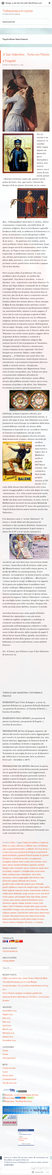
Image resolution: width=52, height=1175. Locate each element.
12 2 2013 (11, 852)
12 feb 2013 (19, 852)
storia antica (29, 916)
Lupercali (18, 897)
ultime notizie (31, 925)
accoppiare (7, 868)
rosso (41, 909)
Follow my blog (26, 1150)
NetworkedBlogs (23, 1136)
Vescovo (6, 928)
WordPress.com (9, 1089)
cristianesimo (26, 881)
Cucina (12, 849)
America (15, 868)
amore (10, 871)
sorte (22, 916)
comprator (16, 877)
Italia (41, 893)
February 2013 (8, 1039)
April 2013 (7, 1032)
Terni (37, 916)
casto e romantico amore (19, 874)
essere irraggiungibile (20, 884)
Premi (5, 1060)
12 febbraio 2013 (30, 852)
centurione (34, 874)
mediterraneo (8, 900)
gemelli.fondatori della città (13, 890)
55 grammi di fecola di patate (28, 861)
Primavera (7, 909)
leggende (11, 897)
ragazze (14, 909)
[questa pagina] (20, 1104)
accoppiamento (35, 865)
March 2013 (7, 1035)
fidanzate (22, 887)
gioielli (5, 893)
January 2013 (8, 1043)
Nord (47, 900)
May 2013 (6, 1028)
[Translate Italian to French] (8, 948)
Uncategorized (9, 1064)
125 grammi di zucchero (16, 855)
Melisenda (18, 900)
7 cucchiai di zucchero (20, 865)
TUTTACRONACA (10, 957)
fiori (28, 887)
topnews (13, 919)
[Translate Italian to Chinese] (21, 948)
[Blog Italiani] (9, 1104)
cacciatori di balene (21, 871)
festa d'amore (34, 884)
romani (35, 909)
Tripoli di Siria (22, 919)
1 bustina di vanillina (30, 849)
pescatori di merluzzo (29, 906)
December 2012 (9, 1046)
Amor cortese (24, 868)
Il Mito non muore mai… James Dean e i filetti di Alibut (25, 984)
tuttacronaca (34, 919)
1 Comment (38, 928)
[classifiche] (26, 1119)
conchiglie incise (27, 877)
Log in (5, 1078)
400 (16, 858)
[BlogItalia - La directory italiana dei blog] (20, 1101)
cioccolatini (7, 877)
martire (26, 897)
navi (42, 900)
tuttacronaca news (21, 922)
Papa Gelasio (36, 903)
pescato (18, 906)
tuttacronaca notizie (37, 922)
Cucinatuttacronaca (25, 1141)
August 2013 (8, 1020)
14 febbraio (30, 855)
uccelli (23, 925)
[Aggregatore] (21, 1098)
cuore (34, 881)
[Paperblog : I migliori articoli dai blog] (9, 1098)
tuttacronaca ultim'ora (11, 925)
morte (37, 900)
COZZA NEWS (9, 967)
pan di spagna (20, 903)
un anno (40, 925)
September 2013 (10, 1017)
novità (5, 903)
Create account (9, 1074)
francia (33, 887)
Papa (28, 903)
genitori (28, 890)
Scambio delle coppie (31, 912)
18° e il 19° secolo (41, 855)
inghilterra (12, 893)
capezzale (33, 871)
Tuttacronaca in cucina (18, 11)
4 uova (11, 858)
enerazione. (7, 884)
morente (31, 900)
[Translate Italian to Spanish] (17, 948)
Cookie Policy (9, 1164)
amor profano (36, 868)
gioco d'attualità (37, 890)
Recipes (21, 1146)
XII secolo (29, 928)
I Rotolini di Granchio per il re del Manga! (20, 988)
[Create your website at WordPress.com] (26, 3)
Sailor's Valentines (16, 912)
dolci (39, 881)
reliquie (21, 909)
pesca (12, 906)
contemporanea (14, 881)
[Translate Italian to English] (4, 948)
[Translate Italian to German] (13, 948)
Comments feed (9, 1085)
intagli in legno (33, 893)
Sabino (5, 912)
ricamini (28, 909)
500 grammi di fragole (26, 858)
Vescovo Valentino (17, 928)
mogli (24, 900)
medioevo (45, 897)
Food (20, 1145)
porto (41, 906)
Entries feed (8, 1082)
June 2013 (6, 1024)
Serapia (16, 916)
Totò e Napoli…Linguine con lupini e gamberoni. (22, 999)
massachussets (35, 897)
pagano (11, 903)
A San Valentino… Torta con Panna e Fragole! (24, 60)
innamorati (21, 893)
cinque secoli (43, 874)
